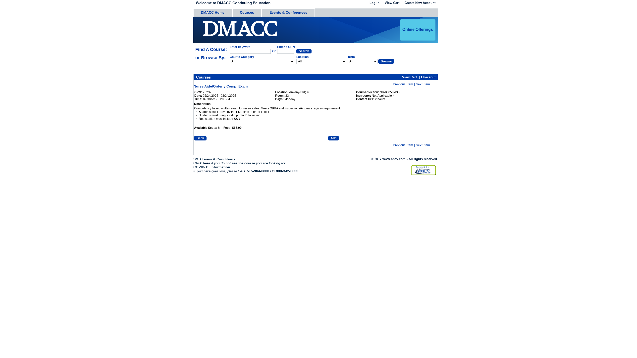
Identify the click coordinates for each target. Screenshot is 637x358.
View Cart (392, 3)
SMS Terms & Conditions (214, 159)
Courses (247, 12)
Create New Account (420, 3)
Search (304, 51)
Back (200, 138)
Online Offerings (417, 29)
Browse (386, 61)
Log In (374, 3)
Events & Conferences (288, 12)
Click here (201, 163)
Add (333, 138)
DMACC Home (212, 12)
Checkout (428, 77)
